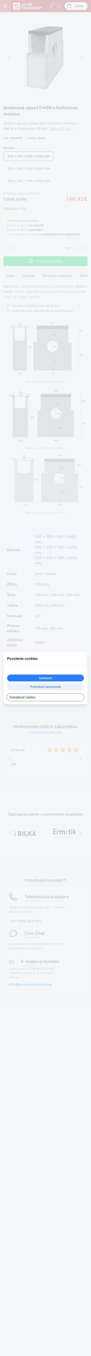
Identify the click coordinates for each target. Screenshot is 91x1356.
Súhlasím (45, 678)
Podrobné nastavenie (45, 687)
